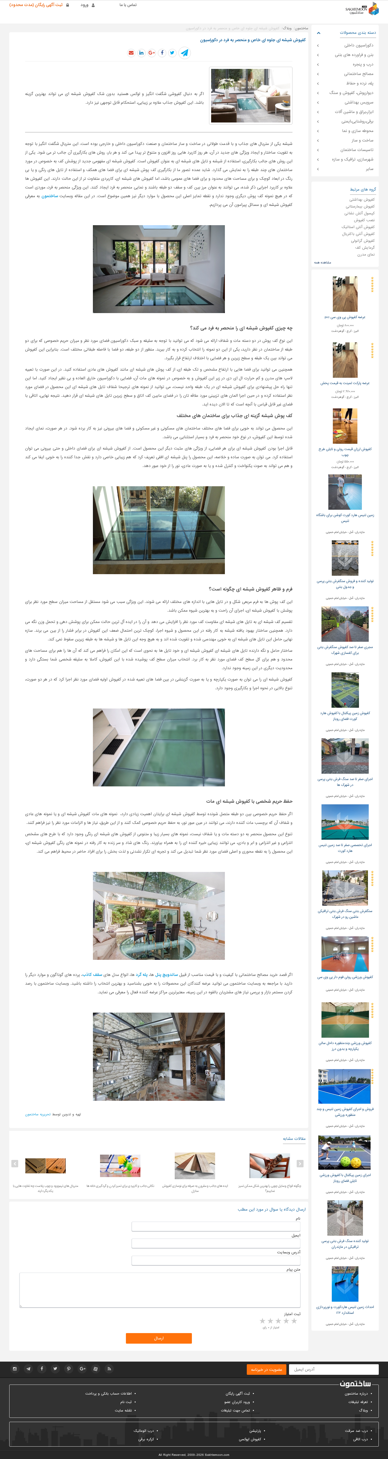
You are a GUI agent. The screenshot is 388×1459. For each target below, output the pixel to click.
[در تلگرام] (184, 53)
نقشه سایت (123, 1410)
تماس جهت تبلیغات (235, 1410)
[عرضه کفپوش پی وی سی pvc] (345, 294)
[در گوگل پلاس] (152, 53)
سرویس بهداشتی (359, 102)
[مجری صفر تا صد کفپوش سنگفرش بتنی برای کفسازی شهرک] (345, 624)
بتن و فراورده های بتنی (354, 55)
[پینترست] (68, 1368)
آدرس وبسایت (288, 1252)
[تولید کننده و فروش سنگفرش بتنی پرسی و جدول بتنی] (345, 558)
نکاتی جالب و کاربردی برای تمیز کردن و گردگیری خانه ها (195, 1186)
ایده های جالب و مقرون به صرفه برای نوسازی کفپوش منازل (270, 1189)
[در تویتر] (172, 53)
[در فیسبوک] (162, 53)
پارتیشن (255, 1430)
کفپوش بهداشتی (362, 199)
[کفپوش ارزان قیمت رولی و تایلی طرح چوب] (345, 426)
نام (298, 1218)
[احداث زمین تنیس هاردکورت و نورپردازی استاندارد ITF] (345, 1284)
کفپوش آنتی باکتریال (358, 234)
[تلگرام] (28, 1368)
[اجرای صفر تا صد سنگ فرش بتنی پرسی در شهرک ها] (345, 756)
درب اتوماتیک (144, 1430)
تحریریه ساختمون (38, 1114)
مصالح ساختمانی (358, 74)
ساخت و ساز (362, 140)
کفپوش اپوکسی (250, 1439)
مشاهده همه (322, 262)
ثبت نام (126, 1402)
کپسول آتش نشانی (359, 213)
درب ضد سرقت (356, 1430)
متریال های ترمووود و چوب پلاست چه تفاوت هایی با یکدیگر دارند (120, 1189)
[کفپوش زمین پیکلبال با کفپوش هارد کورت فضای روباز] (345, 690)
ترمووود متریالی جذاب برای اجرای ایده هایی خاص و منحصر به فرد (45, 1189)
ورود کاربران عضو (237, 1402)
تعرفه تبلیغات (358, 1402)
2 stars (286, 1321)
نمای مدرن (366, 254)
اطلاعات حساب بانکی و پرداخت (108, 1393)
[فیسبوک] (41, 1368)
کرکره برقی (146, 1439)
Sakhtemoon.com (217, 1455)
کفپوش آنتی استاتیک (358, 227)
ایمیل (296, 1235)
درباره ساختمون (356, 1393)
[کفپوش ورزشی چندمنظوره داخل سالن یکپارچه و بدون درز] (345, 1020)
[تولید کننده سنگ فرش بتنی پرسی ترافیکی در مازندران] (345, 1218)
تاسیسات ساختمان (356, 150)
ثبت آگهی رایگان (238, 1393)
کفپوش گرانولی (363, 241)
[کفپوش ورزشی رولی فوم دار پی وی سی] (345, 954)
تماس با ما (128, 5)
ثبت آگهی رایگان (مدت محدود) (36, 5)
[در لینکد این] (141, 53)
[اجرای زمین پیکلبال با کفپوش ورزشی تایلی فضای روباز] (344, 1152)
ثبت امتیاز (292, 1314)
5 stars (262, 1321)
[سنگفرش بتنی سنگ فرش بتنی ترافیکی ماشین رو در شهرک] (345, 888)
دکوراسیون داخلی (358, 45)
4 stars (270, 1321)
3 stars (278, 1321)
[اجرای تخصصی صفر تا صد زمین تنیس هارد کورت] (345, 822)
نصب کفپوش (364, 220)
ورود (84, 5)
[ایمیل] (131, 53)
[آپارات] (95, 1368)
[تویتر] (55, 1368)
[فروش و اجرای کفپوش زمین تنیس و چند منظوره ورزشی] (344, 1086)
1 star (294, 1321)
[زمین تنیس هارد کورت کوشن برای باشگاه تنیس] (345, 492)
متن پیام (293, 1269)
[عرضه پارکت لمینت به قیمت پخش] (345, 360)
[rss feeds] (109, 1368)
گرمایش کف (365, 248)
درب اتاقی (360, 1439)
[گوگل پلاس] (82, 1368)
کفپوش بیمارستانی (360, 206)
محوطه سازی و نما (357, 131)
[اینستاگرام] (15, 1368)
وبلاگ (363, 1410)
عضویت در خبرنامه (266, 1370)
